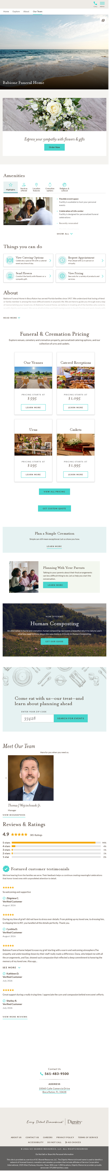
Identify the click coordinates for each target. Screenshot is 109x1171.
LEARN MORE (54, 546)
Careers (48, 1137)
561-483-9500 (57, 1074)
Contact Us (32, 1137)
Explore (16, 11)
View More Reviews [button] (15, 1017)
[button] (101, 4)
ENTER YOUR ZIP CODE (34, 712)
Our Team (37, 11)
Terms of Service (88, 1137)
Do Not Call (54, 1142)
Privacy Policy (65, 1137)
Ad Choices (74, 1142)
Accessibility (36, 1142)
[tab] (10, 187)
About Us (16, 1137)
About (26, 11)
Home (6, 11)
